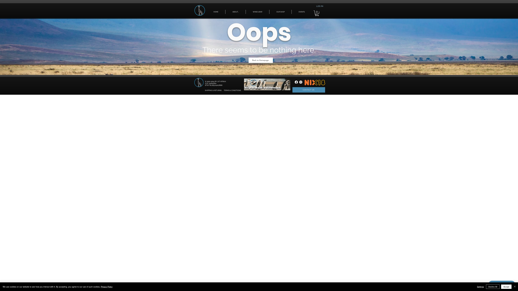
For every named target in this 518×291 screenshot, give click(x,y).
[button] (235, 12)
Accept (506, 286)
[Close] (514, 287)
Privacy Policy (107, 286)
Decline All (492, 286)
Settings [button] (480, 286)
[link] (317, 13)
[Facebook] (296, 82)
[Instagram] (300, 82)
